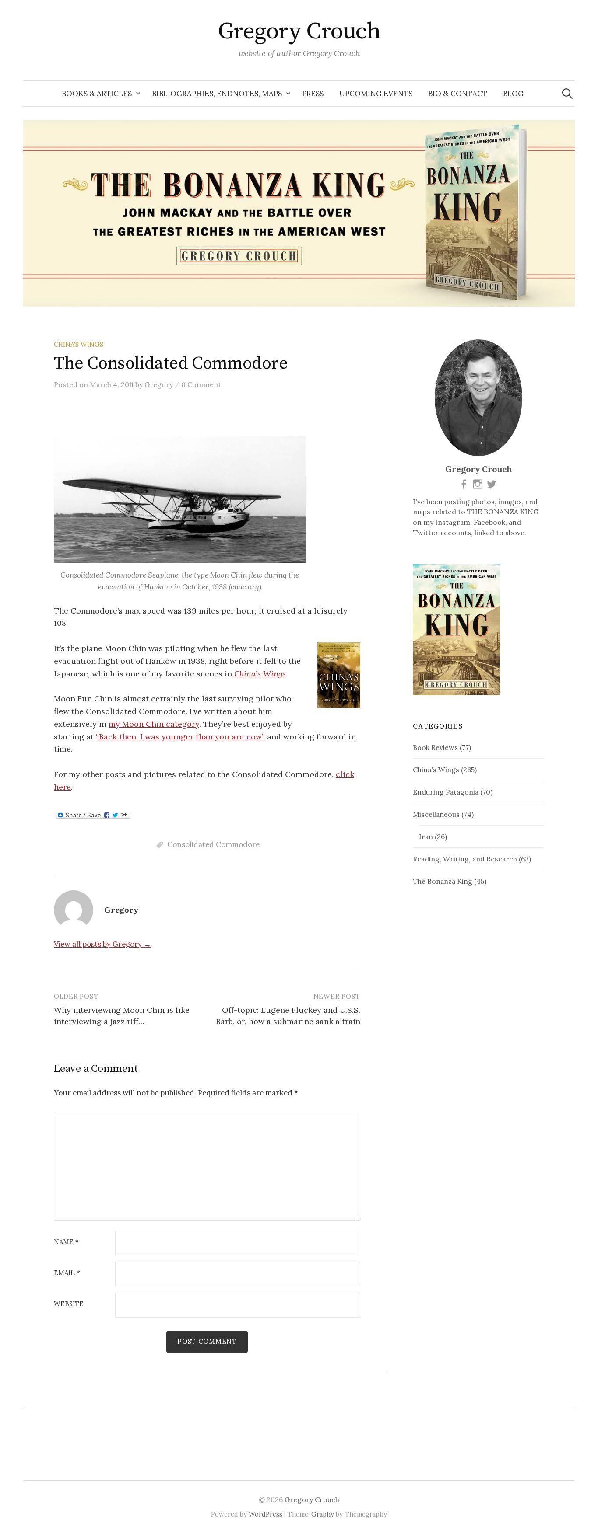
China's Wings (78, 344)
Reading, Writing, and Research (465, 858)
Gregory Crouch (299, 31)
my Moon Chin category (154, 724)
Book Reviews (435, 747)
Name (66, 1242)
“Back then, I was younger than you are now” (180, 737)
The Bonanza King (442, 881)
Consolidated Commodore (213, 844)
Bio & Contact (457, 93)
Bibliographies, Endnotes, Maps (217, 93)
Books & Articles (97, 93)
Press (313, 93)
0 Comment (201, 384)
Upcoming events (375, 93)
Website (69, 1304)
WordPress (265, 1514)
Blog (513, 93)
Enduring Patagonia (445, 792)
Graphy (322, 1514)
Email (67, 1273)
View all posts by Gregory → (102, 944)
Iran (426, 836)
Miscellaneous (436, 814)
